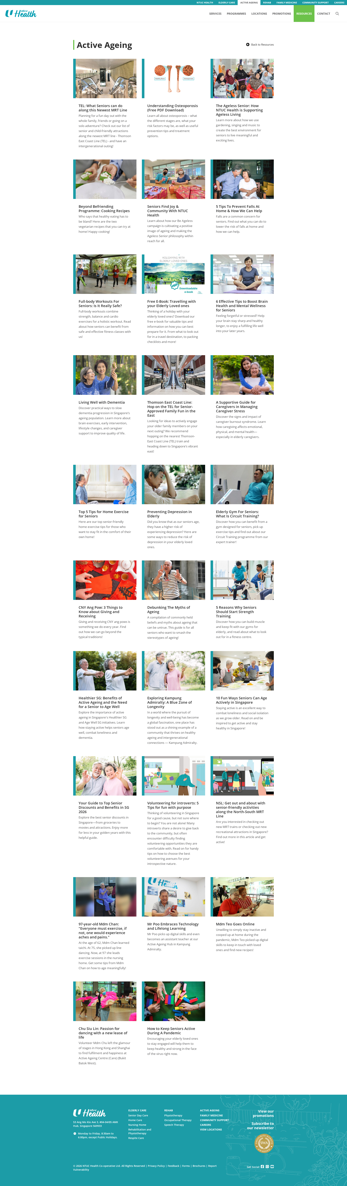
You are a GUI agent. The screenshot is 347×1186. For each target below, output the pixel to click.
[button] (337, 13)
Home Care (135, 1120)
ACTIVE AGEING (249, 2)
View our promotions (263, 1113)
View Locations (211, 1129)
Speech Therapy (174, 1125)
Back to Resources (262, 44)
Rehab (168, 1110)
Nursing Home (137, 1125)
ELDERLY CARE (227, 2)
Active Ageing (209, 1110)
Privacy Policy (156, 1166)
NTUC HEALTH (205, 2)
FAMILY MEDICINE (287, 2)
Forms (186, 1166)
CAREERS (339, 2)
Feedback (173, 1166)
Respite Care (136, 1138)
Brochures (199, 1166)
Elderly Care (137, 1110)
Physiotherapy (173, 1115)
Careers (205, 1125)
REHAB (267, 2)
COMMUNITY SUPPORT (315, 2)
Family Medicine (211, 1115)
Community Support (214, 1120)
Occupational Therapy (178, 1120)
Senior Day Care (138, 1115)
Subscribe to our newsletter (260, 1125)
